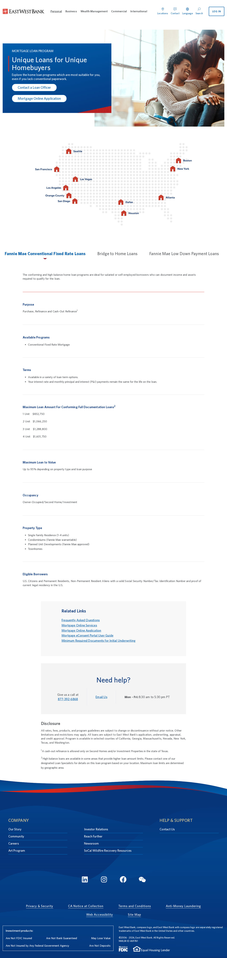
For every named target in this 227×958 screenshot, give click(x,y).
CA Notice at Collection (85, 906)
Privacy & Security (39, 906)
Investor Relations (96, 829)
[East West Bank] (24, 11)
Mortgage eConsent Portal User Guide (87, 635)
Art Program (16, 850)
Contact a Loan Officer (34, 87)
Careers (13, 843)
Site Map (134, 914)
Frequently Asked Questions (81, 620)
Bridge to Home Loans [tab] (117, 253)
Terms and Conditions (134, 906)
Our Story (14, 829)
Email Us (101, 697)
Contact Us (167, 829)
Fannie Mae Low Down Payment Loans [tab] (184, 253)
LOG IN (216, 11)
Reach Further (93, 836)
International (138, 11)
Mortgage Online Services (79, 625)
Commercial (119, 11)
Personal (56, 11)
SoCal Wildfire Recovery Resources (107, 850)
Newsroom (91, 843)
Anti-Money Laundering (183, 906)
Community (16, 836)
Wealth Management (94, 11)
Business (71, 11)
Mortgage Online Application (39, 98)
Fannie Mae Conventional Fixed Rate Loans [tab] (45, 253)
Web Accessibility (99, 914)
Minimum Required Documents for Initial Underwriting (98, 640)
